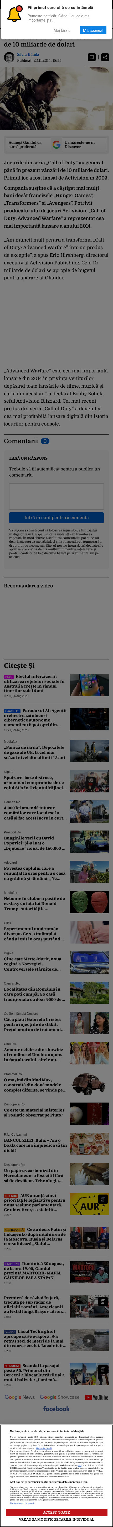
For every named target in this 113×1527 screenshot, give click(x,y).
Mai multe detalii (44, 1448)
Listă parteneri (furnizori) (22, 1503)
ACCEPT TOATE (56, 1512)
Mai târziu (62, 30)
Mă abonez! (93, 30)
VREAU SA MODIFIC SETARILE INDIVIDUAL (56, 1519)
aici (79, 1465)
